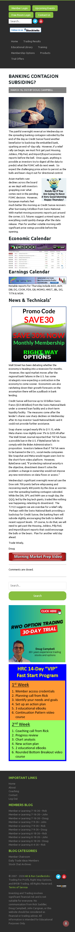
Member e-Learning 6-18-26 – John (28, 837)
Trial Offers (17, 58)
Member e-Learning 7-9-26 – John (27, 822)
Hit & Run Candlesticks (37, 876)
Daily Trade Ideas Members (24, 860)
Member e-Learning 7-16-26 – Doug (28, 818)
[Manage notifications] (66, 923)
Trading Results (32, 41)
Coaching (14, 791)
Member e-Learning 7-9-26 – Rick (27, 825)
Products (45, 53)
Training (42, 47)
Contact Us (44, 15)
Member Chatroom (19, 856)
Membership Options (23, 53)
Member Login (20, 8)
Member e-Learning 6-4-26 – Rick (27, 844)
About (12, 787)
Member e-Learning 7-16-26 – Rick (28, 810)
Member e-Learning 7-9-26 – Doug (28, 829)
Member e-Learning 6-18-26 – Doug (28, 841)
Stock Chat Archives (20, 864)
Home (14, 41)
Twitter (35, 21)
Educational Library (21, 47)
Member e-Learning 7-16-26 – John (28, 814)
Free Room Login (21, 15)
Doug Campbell (43, 90)
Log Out (13, 798)
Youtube (41, 21)
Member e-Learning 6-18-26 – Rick (28, 833)
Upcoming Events (45, 8)
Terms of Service (18, 887)
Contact (13, 795)
